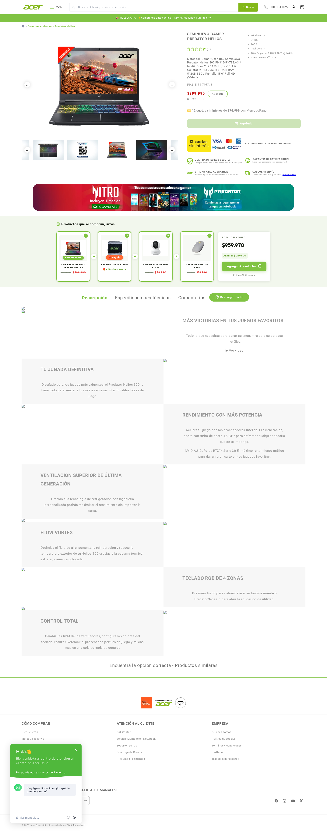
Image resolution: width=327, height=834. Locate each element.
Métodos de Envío (33, 738)
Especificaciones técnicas (143, 297)
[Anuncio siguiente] (304, 18)
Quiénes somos (221, 732)
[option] (99, 84)
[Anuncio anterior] (23, 18)
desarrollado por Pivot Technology (67, 825)
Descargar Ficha (231, 297)
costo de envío (289, 175)
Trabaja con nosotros (225, 758)
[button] (302, 7)
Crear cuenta (30, 732)
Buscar (250, 7)
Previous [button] (27, 85)
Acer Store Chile (39, 825)
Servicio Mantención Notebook (136, 738)
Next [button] (172, 85)
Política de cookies (223, 738)
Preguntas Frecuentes (131, 758)
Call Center (124, 732)
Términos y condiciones (226, 745)
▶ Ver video (235, 350)
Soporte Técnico (127, 745)
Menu (60, 7)
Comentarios (192, 297)
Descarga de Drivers (129, 752)
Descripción (94, 297)
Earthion (217, 752)
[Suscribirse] (85, 800)
